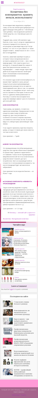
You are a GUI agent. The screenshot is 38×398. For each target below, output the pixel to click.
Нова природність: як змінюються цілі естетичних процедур (22, 312)
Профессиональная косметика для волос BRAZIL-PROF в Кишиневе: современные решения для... (18, 343)
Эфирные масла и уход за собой (22, 263)
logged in (12, 289)
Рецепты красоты (19, 9)
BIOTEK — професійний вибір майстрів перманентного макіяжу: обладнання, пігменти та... (23, 373)
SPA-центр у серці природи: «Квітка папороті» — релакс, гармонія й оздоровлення (21, 254)
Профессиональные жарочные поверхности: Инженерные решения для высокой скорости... (24, 332)
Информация (16, 395)
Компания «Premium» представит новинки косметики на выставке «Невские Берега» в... (21, 242)
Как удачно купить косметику (21, 280)
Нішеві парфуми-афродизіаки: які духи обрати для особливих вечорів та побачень (22, 362)
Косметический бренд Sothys (22, 271)
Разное (17, 277)
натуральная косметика (20, 219)
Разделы (23, 395)
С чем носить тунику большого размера (21, 303)
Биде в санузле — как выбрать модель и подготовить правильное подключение (23, 322)
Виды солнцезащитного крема (23, 232)
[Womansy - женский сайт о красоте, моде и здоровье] (19, 2)
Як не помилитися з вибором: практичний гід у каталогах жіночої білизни (24, 353)
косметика (7, 219)
